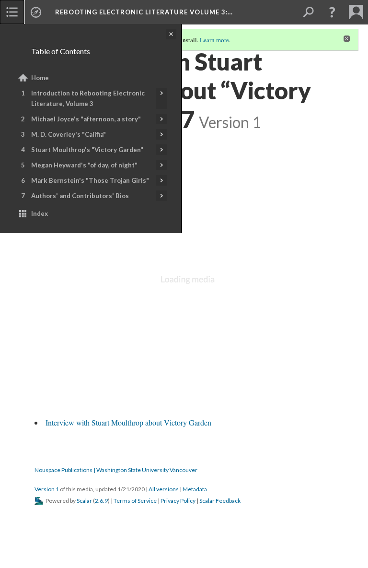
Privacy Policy (178, 500)
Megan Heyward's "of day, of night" (84, 165)
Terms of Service (135, 500)
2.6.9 (101, 500)
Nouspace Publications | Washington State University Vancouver (115, 469)
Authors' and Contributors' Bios (80, 196)
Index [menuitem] (39, 213)
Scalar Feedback (220, 500)
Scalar (84, 500)
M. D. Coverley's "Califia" (68, 134)
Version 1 (46, 489)
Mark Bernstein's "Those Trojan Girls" (90, 180)
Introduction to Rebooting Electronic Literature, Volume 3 (88, 98)
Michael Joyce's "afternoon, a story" (86, 119)
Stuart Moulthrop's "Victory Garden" (87, 150)
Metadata (195, 489)
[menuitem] (12, 12)
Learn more (214, 40)
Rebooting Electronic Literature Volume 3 (144, 12)
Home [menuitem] (40, 78)
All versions (164, 489)
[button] (332, 12)
